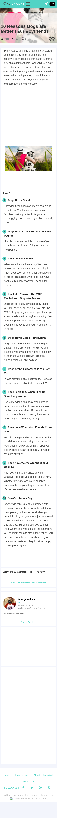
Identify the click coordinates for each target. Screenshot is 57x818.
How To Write (28, 781)
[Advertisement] (28, 116)
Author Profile (28, 622)
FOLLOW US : (11, 787)
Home (7, 775)
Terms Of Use (22, 775)
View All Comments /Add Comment (28, 582)
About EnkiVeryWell (43, 775)
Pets (6, 38)
